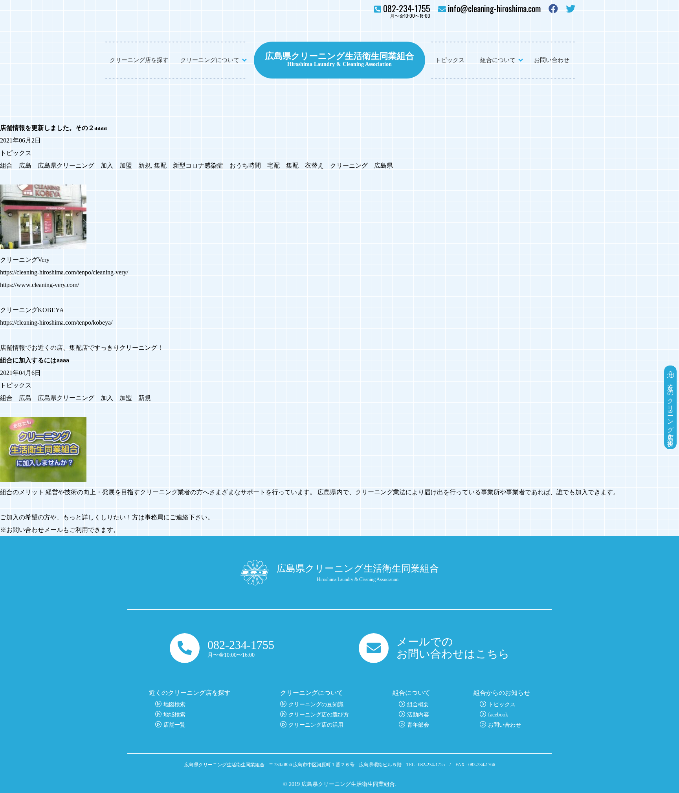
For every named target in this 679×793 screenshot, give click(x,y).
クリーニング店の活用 (315, 725)
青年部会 (418, 725)
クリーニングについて (209, 60)
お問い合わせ (551, 60)
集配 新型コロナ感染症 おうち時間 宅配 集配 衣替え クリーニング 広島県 (273, 165)
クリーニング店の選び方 (318, 715)
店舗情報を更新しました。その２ (47, 127)
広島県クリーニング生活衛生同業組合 (339, 55)
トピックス (449, 60)
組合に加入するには (28, 360)
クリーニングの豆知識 (315, 704)
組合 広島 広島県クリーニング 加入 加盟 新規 (75, 165)
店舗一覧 (174, 725)
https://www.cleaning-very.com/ (39, 284)
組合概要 (418, 704)
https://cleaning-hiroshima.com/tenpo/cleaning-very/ (64, 272)
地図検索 (174, 704)
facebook (498, 715)
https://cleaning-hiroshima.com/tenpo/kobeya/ (56, 322)
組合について (498, 60)
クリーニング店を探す (139, 60)
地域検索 (174, 715)
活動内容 (418, 715)
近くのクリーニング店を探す (670, 411)
